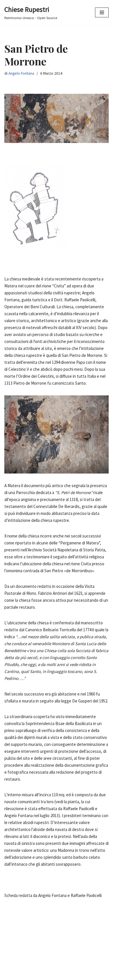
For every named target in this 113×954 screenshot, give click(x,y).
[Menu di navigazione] (102, 12)
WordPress (74, 948)
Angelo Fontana (21, 73)
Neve (34, 948)
